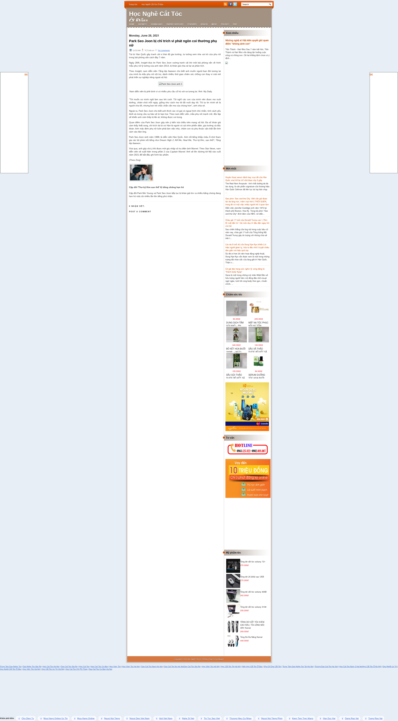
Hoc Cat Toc (84, 666)
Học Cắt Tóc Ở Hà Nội (372, 666)
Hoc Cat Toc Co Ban (99, 666)
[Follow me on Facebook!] (230, 5)
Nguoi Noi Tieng (110, 718)
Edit (235, 24)
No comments (164, 50)
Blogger (221, 659)
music (214, 24)
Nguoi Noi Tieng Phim (270, 718)
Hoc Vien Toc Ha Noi (131, 666)
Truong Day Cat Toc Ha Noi (326, 666)
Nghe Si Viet (186, 718)
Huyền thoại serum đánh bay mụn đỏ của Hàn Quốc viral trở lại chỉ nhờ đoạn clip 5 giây (246, 179)
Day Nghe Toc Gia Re (32, 666)
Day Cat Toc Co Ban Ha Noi (100, 669)
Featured (192, 24)
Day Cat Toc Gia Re (69, 666)
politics (225, 24)
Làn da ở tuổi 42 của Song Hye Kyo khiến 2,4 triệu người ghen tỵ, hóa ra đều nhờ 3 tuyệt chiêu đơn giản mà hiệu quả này (247, 247)
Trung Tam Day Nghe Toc (10, 666)
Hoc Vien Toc (115, 666)
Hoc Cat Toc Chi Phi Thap (76, 669)
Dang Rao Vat (350, 718)
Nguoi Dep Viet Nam (138, 718)
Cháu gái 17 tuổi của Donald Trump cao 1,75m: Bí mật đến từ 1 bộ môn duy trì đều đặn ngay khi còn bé (247, 222)
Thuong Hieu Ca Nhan (239, 718)
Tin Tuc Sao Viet (210, 718)
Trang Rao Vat (373, 718)
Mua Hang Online (84, 718)
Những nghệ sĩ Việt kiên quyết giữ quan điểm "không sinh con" (247, 42)
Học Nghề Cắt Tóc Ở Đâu (152, 4)
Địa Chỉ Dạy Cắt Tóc (272, 666)
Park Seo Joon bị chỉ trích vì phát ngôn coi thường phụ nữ (173, 43)
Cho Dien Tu (26, 718)
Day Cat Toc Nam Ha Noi (152, 666)
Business (142, 24)
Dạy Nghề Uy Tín (390, 666)
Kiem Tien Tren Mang (301, 718)
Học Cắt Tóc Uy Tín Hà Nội (53, 669)
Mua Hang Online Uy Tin (54, 718)
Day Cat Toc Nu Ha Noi (174, 666)
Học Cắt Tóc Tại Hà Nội (231, 666)
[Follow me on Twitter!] (235, 5)
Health (204, 24)
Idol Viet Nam (164, 718)
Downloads (156, 24)
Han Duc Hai (327, 718)
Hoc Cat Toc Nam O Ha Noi (351, 666)
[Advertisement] (248, 115)
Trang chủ (133, 4)
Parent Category (175, 24)
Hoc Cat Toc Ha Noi (51, 666)
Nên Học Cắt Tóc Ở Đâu (252, 666)
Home (131, 24)
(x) (26, 74)
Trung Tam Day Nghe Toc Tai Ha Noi (297, 666)
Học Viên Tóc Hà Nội (211, 666)
